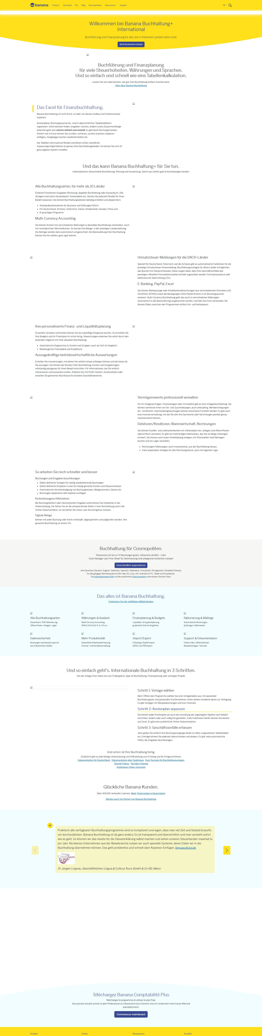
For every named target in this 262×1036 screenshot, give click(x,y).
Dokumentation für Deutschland (94, 760)
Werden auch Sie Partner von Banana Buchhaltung (131, 799)
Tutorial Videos (121, 763)
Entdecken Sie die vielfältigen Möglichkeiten (131, 601)
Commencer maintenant (131, 1014)
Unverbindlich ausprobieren (131, 565)
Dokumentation (139, 576)
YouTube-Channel (139, 763)
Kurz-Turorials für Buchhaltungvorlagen (164, 760)
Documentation (95, 5)
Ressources (110, 5)
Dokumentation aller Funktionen (128, 760)
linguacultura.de (185, 848)
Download (67, 5)
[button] (226, 850)
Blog (83, 5)
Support (123, 5)
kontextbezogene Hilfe (104, 576)
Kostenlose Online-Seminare (131, 767)
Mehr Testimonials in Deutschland (148, 793)
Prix (76, 5)
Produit (55, 5)
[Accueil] (39, 5)
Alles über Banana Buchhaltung (131, 85)
